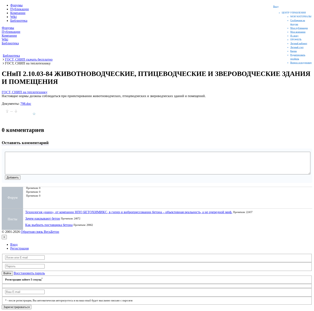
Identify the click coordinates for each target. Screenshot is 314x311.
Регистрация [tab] (19, 248)
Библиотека (18, 20)
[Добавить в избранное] (34, 113)
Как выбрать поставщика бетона (49, 225)
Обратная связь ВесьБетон (40, 232)
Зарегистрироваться (16, 307)
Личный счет (297, 47)
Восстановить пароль (29, 273)
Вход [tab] (14, 244)
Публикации (19, 9)
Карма (293, 51)
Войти (7, 273)
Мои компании (297, 32)
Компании (17, 13)
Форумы (16, 5)
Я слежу (294, 35)
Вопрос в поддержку (301, 62)
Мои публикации (299, 28)
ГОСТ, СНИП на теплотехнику (24, 92)
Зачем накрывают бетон (42, 218)
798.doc (25, 103)
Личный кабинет (298, 43)
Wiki (13, 17)
